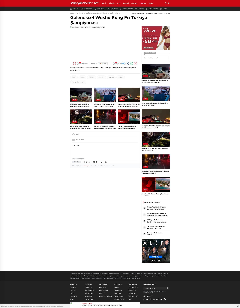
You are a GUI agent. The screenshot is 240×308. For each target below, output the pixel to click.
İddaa (165, 8)
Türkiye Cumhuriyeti (78, 82)
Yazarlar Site (132, 290)
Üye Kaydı (73, 290)
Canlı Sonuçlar (153, 8)
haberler (91, 77)
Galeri (151, 3)
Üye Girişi (73, 287)
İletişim (72, 299)
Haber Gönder (118, 293)
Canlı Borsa (100, 8)
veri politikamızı (52, 306)
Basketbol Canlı (133, 296)
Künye (72, 293)
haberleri (101, 77)
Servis (104, 3)
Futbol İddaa (88, 287)
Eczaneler (141, 8)
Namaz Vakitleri (128, 8)
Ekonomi (126, 3)
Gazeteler (117, 287)
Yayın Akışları (114, 8)
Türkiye (120, 77)
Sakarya (117, 13)
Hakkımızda (73, 296)
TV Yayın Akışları (119, 299)
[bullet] (96, 162)
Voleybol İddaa (89, 299)
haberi (82, 77)
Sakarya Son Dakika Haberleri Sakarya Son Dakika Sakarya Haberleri (91, 13)
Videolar (143, 3)
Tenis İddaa (132, 293)
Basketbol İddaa (89, 290)
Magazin (134, 3)
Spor (118, 3)
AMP (130, 299)
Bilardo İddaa (88, 296)
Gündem (112, 3)
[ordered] (94, 162)
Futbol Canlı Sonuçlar (105, 296)
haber (74, 77)
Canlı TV (75, 8)
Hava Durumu (88, 8)
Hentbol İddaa (89, 293)
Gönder (76, 162)
